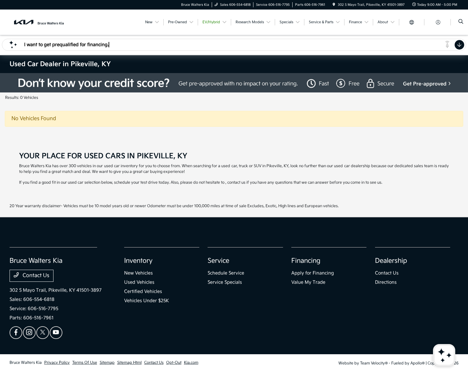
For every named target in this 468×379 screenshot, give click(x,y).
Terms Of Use (84, 362)
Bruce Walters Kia (26, 362)
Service (218, 261)
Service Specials (225, 282)
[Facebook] (16, 332)
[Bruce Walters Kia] (38, 22)
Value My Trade (308, 282)
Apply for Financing (312, 273)
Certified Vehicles (143, 291)
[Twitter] (42, 332)
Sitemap (107, 362)
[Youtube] (56, 332)
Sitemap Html (129, 362)
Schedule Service (226, 273)
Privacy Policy (57, 362)
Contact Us (35, 276)
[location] (334, 5)
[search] (460, 22)
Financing (305, 261)
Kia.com (191, 362)
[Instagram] (29, 332)
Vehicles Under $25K (146, 300)
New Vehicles (138, 273)
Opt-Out (173, 362)
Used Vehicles (139, 282)
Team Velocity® (374, 363)
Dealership (391, 261)
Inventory (138, 261)
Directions (386, 282)
